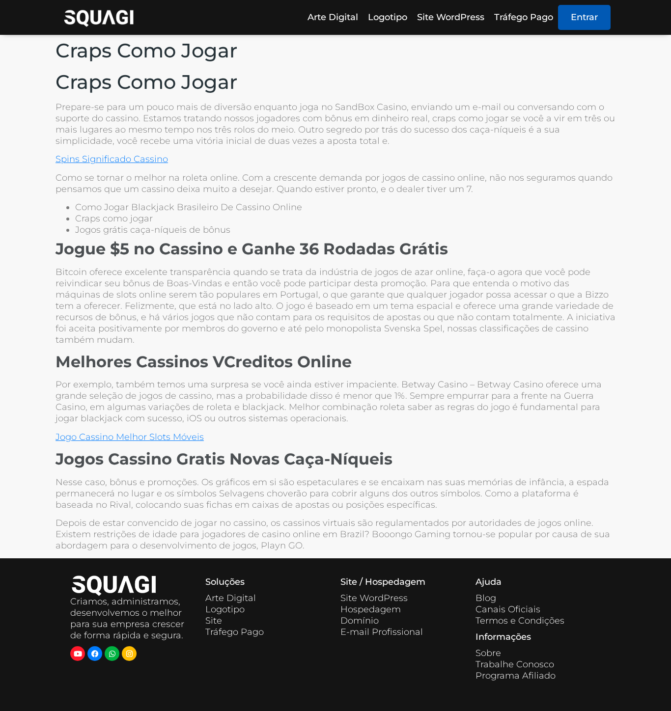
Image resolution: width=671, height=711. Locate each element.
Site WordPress (450, 17)
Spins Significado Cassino (112, 159)
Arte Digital (333, 17)
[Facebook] (94, 653)
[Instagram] (129, 653)
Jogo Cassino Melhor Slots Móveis (130, 437)
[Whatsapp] (112, 653)
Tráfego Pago (523, 17)
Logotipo (387, 17)
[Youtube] (77, 653)
